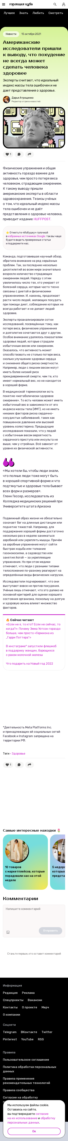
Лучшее (9, 13)
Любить (38, 13)
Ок (34, 1131)
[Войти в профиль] (63, 4)
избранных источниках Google (26, 236)
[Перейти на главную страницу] (21, 4)
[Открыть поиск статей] (55, 4)
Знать (23, 13)
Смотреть (55, 13)
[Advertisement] (30, 697)
